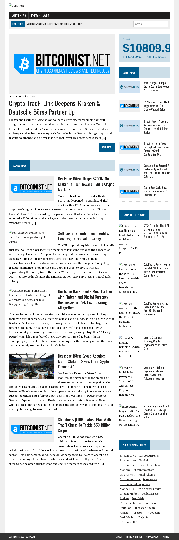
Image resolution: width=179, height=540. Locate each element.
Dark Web (138, 498)
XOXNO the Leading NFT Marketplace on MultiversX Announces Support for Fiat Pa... (156, 231)
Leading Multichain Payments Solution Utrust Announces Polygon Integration (154, 372)
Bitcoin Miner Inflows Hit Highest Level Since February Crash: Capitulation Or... (156, 148)
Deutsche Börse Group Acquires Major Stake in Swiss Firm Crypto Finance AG (83, 361)
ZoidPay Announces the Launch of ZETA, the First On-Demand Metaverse (156, 308)
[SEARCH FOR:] (150, 23)
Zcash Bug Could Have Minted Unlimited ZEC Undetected (155, 191)
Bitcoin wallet (128, 522)
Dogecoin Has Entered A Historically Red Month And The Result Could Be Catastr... (157, 170)
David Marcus (150, 493)
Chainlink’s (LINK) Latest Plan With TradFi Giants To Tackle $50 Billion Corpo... (84, 424)
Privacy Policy (152, 536)
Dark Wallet (127, 517)
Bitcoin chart (128, 460)
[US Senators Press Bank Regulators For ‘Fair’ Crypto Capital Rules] (129, 110)
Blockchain (154, 465)
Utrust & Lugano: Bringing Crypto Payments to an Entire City (155, 343)
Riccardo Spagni (145, 508)
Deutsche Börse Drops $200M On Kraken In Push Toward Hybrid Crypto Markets (86, 183)
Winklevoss (150, 479)
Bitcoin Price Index (132, 465)
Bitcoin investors (143, 470)
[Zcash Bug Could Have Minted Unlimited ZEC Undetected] (129, 195)
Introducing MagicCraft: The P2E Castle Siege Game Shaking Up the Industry (156, 411)
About (119, 536)
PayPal (143, 460)
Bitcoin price (128, 455)
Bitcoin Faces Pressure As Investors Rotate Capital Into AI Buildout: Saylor (156, 126)
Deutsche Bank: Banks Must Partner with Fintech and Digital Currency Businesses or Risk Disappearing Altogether (85, 299)
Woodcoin (153, 513)
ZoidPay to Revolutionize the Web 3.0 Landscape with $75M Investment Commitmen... (157, 269)
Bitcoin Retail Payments (135, 484)
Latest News (19, 15)
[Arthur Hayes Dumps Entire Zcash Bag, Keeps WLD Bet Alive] (129, 90)
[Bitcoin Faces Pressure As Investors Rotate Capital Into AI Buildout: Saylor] (129, 129)
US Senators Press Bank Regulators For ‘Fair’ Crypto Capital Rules (156, 106)
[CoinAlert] (34, 5)
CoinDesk (150, 503)
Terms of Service (134, 536)
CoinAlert (30, 536)
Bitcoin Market (129, 493)
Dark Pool (126, 508)
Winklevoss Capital (150, 489)
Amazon (125, 513)
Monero (125, 470)
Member (166, 536)
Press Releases (40, 15)
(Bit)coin (143, 517)
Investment (127, 474)
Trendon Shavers (130, 503)
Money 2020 (127, 489)
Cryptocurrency (149, 455)
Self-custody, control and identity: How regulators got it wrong (83, 236)
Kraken (124, 498)
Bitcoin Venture (130, 479)
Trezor (137, 513)
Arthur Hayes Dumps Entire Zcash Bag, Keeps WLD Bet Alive (156, 86)
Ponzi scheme (146, 474)
